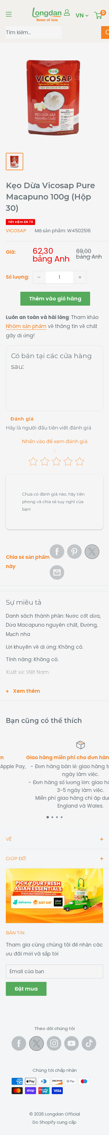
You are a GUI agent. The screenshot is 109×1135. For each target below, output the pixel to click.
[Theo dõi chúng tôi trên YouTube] (71, 1043)
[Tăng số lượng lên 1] (80, 277)
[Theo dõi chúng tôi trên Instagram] (54, 1043)
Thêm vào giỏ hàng (55, 298)
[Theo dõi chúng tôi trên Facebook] (19, 1043)
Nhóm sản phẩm (26, 326)
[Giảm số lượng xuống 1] (39, 277)
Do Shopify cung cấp (54, 1122)
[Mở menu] (9, 14)
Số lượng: (17, 276)
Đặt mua (26, 988)
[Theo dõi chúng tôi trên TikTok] (89, 1043)
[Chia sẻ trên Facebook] (57, 551)
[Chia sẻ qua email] (57, 572)
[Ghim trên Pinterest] (74, 551)
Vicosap (16, 230)
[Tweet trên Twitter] (92, 553)
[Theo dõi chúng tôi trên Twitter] (36, 1045)
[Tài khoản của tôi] (67, 12)
